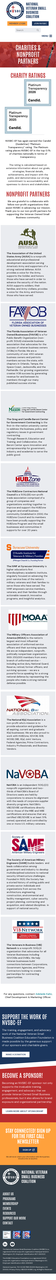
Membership (10, 1203)
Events (7, 1208)
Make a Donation (16, 1054)
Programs (9, 1198)
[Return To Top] (52, 1276)
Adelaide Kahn (43, 994)
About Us (8, 1194)
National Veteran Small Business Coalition (36, 10)
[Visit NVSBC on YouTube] (12, 1244)
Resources (9, 1213)
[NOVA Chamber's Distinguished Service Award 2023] (26, 1238)
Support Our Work (14, 1218)
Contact (8, 1223)
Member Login (17, 23)
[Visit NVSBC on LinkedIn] (5, 1244)
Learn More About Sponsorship (24, 1111)
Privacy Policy (15, 1269)
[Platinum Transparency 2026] (7, 1238)
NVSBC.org (32, 1269)
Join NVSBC (40, 23)
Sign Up (27, 1149)
